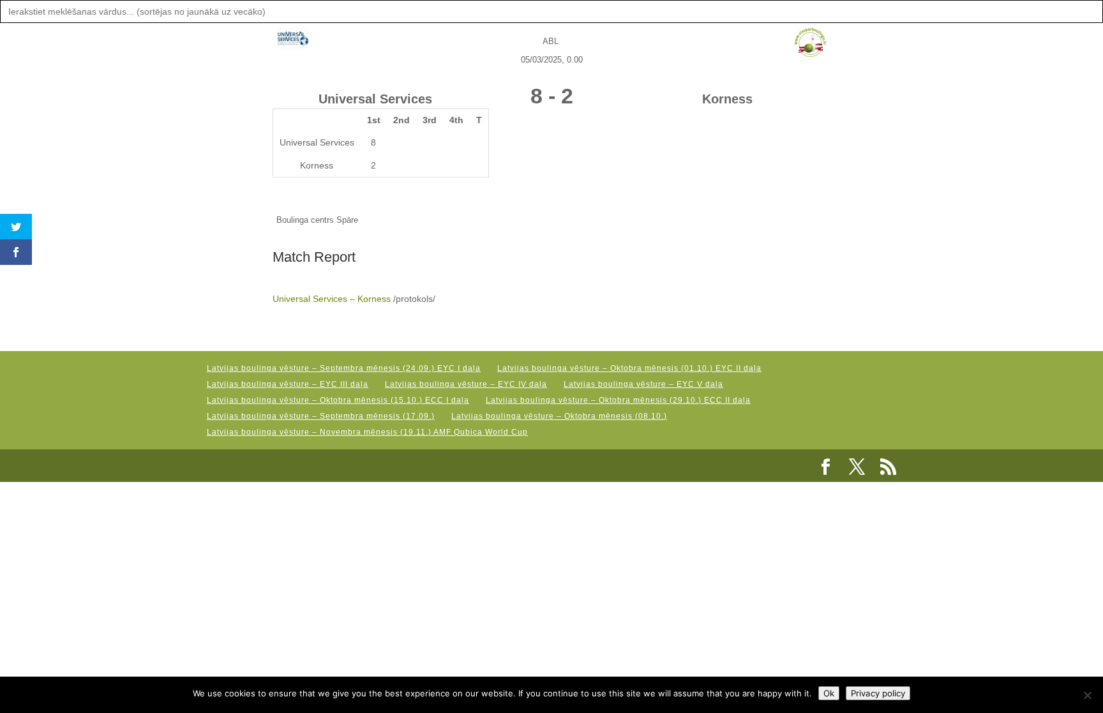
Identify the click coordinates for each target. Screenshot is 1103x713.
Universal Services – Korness (332, 299)
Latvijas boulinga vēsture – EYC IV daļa (466, 384)
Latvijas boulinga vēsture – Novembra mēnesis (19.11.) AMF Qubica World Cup (367, 432)
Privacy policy (878, 693)
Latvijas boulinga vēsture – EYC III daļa (287, 384)
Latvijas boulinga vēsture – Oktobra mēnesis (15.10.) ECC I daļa (338, 400)
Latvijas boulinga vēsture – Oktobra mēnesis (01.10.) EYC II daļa (629, 368)
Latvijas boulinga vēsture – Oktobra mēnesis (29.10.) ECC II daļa (618, 400)
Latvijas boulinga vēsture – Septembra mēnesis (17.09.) (321, 416)
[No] (1087, 695)
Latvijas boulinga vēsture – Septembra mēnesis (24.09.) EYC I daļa (344, 368)
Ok (828, 693)
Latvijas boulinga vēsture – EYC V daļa (643, 384)
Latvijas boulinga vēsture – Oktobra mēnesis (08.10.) (559, 416)
